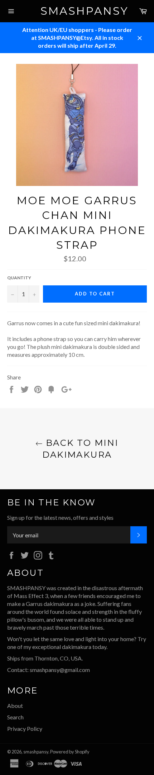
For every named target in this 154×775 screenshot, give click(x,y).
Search (15, 717)
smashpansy (77, 11)
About (15, 705)
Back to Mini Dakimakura (80, 449)
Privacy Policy (24, 728)
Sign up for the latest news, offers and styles (60, 517)
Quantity (19, 277)
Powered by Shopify (70, 752)
